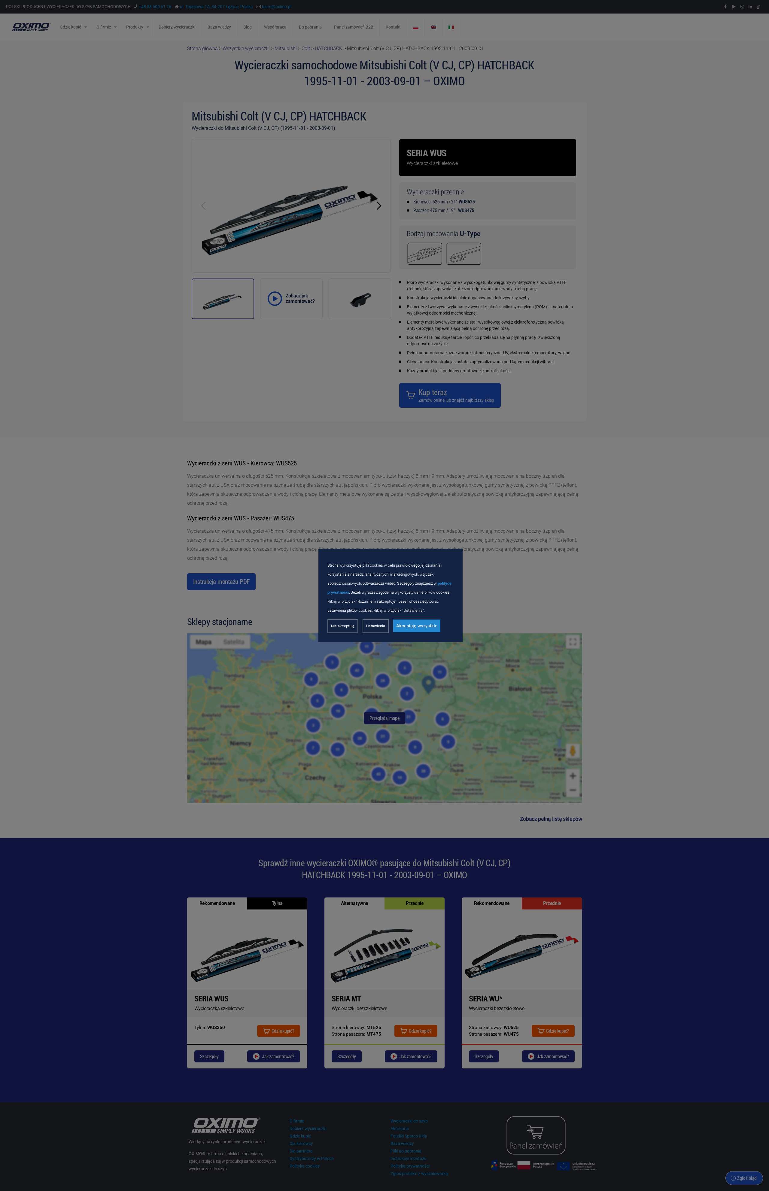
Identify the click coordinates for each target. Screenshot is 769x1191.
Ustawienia (375, 626)
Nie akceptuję (342, 626)
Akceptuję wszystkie (416, 626)
